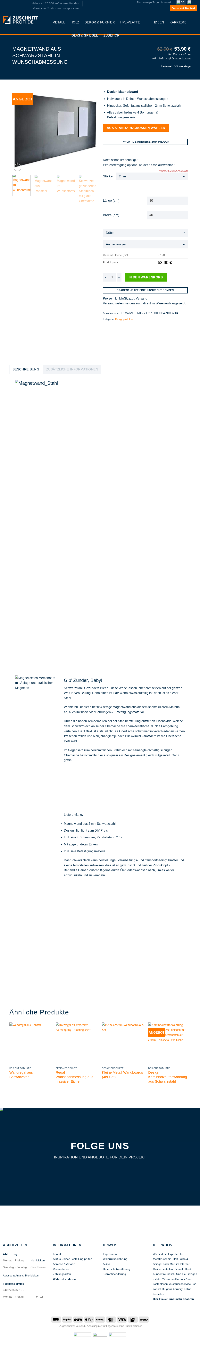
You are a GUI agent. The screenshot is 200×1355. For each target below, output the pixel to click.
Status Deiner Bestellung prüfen (72, 1258)
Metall (59, 22)
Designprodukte (124, 319)
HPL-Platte (130, 22)
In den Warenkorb (146, 277)
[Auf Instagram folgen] (100, 1169)
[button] (194, 22)
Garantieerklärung (115, 1273)
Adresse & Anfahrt (64, 1264)
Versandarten (61, 1269)
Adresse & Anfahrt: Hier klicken (20, 1275)
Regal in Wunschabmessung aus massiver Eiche (74, 1077)
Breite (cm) (111, 215)
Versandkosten (181, 58)
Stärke (107, 176)
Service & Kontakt (183, 8)
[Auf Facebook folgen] (91, 1169)
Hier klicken (37, 1260)
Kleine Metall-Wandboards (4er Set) (122, 1075)
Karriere (178, 22)
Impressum (110, 1254)
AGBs (106, 1264)
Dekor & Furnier (100, 22)
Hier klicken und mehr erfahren (173, 1298)
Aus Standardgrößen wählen (136, 128)
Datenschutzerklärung (116, 1269)
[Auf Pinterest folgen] (109, 1169)
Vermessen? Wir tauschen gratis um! (56, 8)
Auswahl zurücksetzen (173, 171)
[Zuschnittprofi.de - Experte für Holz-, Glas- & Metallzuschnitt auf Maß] (20, 20)
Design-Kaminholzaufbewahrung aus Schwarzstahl (167, 1077)
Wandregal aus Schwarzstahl (21, 1075)
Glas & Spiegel (84, 35)
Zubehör (112, 35)
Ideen (159, 22)
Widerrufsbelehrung (115, 1258)
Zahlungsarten (62, 1273)
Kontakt (57, 1254)
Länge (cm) (111, 200)
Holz (75, 22)
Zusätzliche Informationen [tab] (72, 369)
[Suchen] (124, 35)
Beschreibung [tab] (25, 369)
